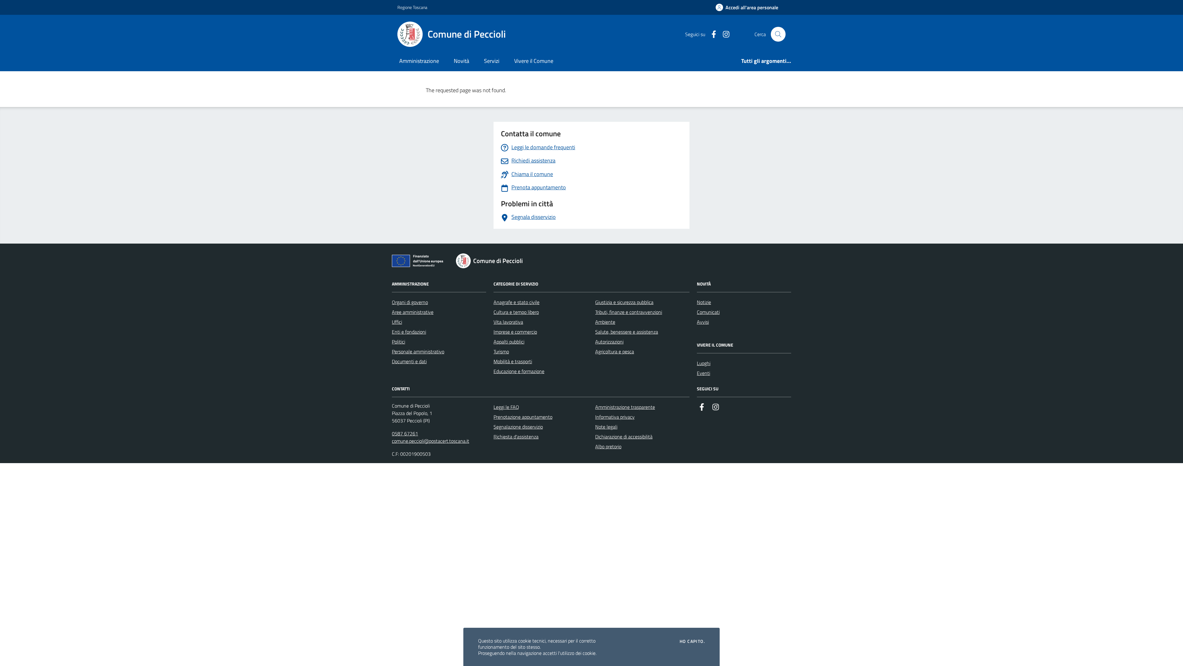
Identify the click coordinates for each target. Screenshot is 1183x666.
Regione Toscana (412, 7)
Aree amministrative (412, 312)
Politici (398, 341)
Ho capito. (692, 641)
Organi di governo (410, 302)
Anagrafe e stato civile (516, 302)
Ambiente (605, 322)
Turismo (501, 351)
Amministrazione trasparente (625, 407)
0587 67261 (405, 433)
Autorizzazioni (609, 341)
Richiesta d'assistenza (516, 436)
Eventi (703, 373)
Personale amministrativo (418, 351)
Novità (461, 61)
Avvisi (703, 322)
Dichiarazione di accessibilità (623, 436)
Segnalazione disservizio (518, 426)
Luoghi (703, 363)
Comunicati (708, 312)
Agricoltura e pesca (614, 351)
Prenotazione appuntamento (523, 417)
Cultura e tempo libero (516, 312)
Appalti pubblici (509, 341)
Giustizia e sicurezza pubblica (624, 302)
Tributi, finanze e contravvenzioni (628, 312)
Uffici (397, 322)
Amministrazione (419, 61)
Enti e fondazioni (409, 331)
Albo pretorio (608, 446)
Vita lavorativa (508, 322)
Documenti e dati (409, 361)
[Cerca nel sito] (778, 34)
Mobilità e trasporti (513, 361)
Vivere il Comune (533, 61)
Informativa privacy (615, 417)
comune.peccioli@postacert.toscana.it (430, 441)
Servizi (491, 61)
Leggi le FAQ (506, 407)
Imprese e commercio (515, 331)
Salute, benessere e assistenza (626, 331)
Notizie (704, 302)
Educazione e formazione (519, 371)
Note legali (606, 426)
